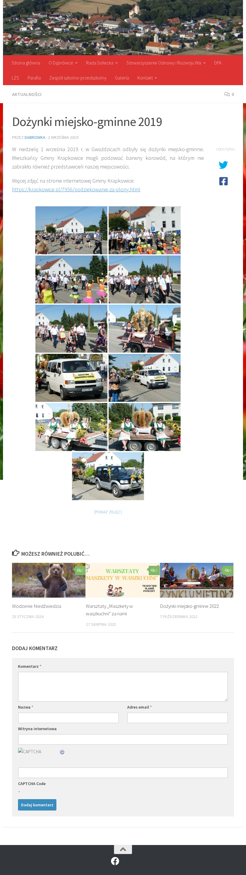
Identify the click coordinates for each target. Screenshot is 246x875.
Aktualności (26, 94)
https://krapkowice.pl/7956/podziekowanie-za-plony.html (76, 189)
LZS (15, 78)
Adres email (139, 707)
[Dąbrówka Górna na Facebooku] (115, 861)
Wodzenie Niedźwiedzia (36, 606)
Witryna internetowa (37, 728)
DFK (218, 63)
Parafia (34, 78)
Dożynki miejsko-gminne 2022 (189, 606)
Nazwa (25, 707)
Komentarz (29, 666)
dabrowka (35, 137)
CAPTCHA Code (32, 783)
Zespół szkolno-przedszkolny (77, 78)
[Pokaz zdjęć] (108, 512)
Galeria (122, 78)
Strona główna (26, 63)
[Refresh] (62, 751)
